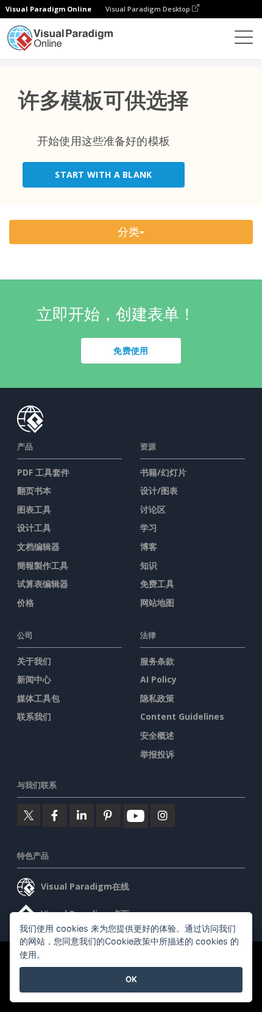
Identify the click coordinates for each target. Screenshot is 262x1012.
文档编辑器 (38, 546)
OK (131, 979)
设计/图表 (159, 490)
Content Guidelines (182, 716)
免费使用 (130, 350)
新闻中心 (34, 679)
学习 (148, 527)
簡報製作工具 (42, 565)
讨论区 (153, 509)
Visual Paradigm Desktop (148, 8)
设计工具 (34, 527)
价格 (25, 602)
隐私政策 (157, 698)
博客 (148, 546)
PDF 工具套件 (43, 472)
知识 (148, 565)
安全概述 (157, 735)
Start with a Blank (103, 174)
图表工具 (34, 509)
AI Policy (158, 679)
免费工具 (157, 583)
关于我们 (34, 661)
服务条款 (157, 661)
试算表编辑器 (42, 583)
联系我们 (34, 716)
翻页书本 (34, 490)
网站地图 (157, 602)
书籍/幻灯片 (163, 472)
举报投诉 (157, 754)
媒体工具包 (38, 698)
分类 (129, 231)
